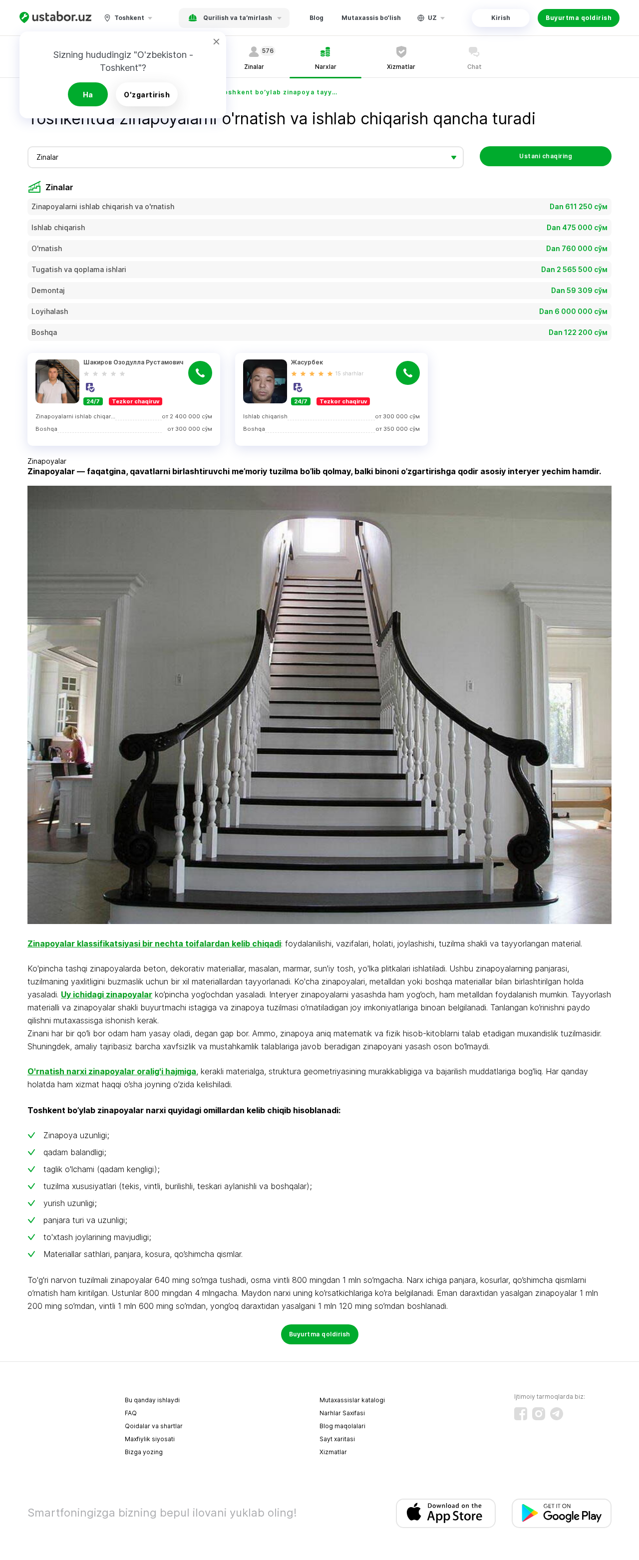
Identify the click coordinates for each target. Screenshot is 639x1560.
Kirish (500, 17)
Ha (88, 94)
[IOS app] (446, 1513)
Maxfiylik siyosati (150, 1439)
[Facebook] (520, 1413)
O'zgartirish (147, 94)
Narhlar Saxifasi (342, 1413)
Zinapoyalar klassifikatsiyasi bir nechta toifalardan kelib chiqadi (154, 943)
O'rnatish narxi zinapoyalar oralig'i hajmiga (111, 1071)
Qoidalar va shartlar (154, 1426)
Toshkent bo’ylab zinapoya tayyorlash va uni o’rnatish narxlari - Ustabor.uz (279, 92)
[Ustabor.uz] (55, 17)
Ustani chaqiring (545, 156)
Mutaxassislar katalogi (352, 1400)
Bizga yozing (144, 1452)
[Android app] (562, 1513)
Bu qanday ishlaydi (152, 1400)
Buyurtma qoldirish (579, 17)
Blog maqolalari (342, 1426)
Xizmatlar (333, 1452)
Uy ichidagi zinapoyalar (106, 994)
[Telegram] (556, 1413)
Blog (316, 17)
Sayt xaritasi (337, 1439)
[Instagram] (538, 1413)
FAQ (131, 1413)
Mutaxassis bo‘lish (371, 17)
